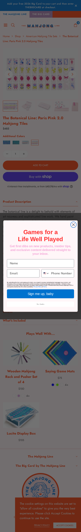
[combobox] (45, 273)
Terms (45, 287)
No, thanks (40, 304)
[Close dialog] (73, 225)
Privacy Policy (37, 287)
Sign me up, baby (40, 293)
